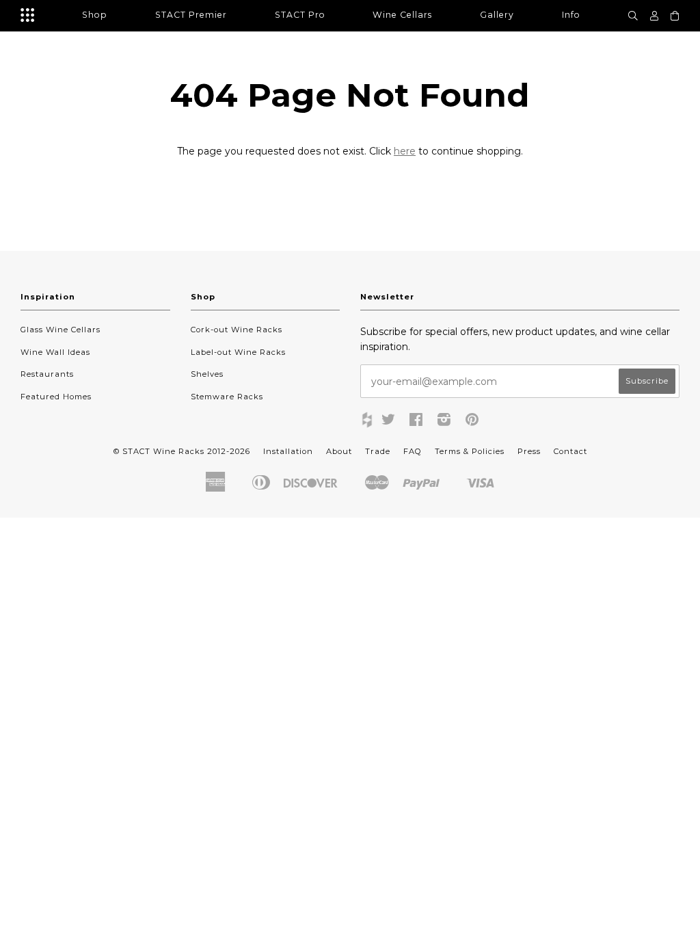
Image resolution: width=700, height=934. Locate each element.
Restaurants (47, 374)
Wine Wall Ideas (55, 352)
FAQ (412, 451)
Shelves (207, 374)
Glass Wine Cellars (60, 329)
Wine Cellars (402, 15)
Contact (570, 451)
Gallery (497, 15)
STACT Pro (300, 15)
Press (529, 451)
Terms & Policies (469, 451)
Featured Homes (56, 396)
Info (571, 15)
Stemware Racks (227, 396)
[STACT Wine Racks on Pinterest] (472, 422)
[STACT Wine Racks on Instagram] (444, 422)
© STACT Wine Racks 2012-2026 (181, 451)
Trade (377, 451)
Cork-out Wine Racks (236, 329)
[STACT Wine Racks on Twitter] (388, 422)
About (339, 451)
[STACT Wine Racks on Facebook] (416, 422)
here (405, 151)
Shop (94, 15)
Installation (288, 451)
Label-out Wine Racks (238, 352)
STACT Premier (191, 15)
